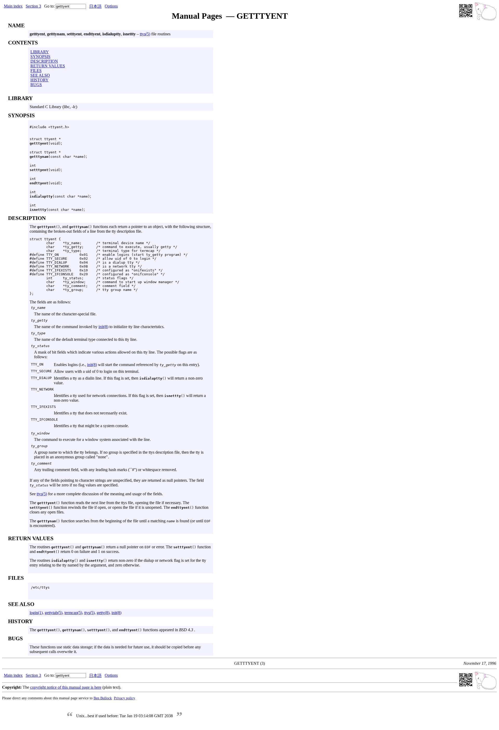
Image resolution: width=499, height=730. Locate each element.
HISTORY (39, 80)
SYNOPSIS (40, 56)
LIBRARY (39, 52)
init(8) (103, 326)
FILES (36, 70)
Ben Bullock (103, 698)
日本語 (95, 6)
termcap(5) (73, 612)
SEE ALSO (40, 75)
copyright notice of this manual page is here (65, 687)
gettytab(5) (53, 612)
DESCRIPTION (44, 61)
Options (111, 6)
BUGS (36, 84)
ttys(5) (145, 34)
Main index (13, 6)
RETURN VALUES (47, 66)
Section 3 (33, 6)
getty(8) (103, 612)
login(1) (36, 612)
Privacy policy (124, 698)
